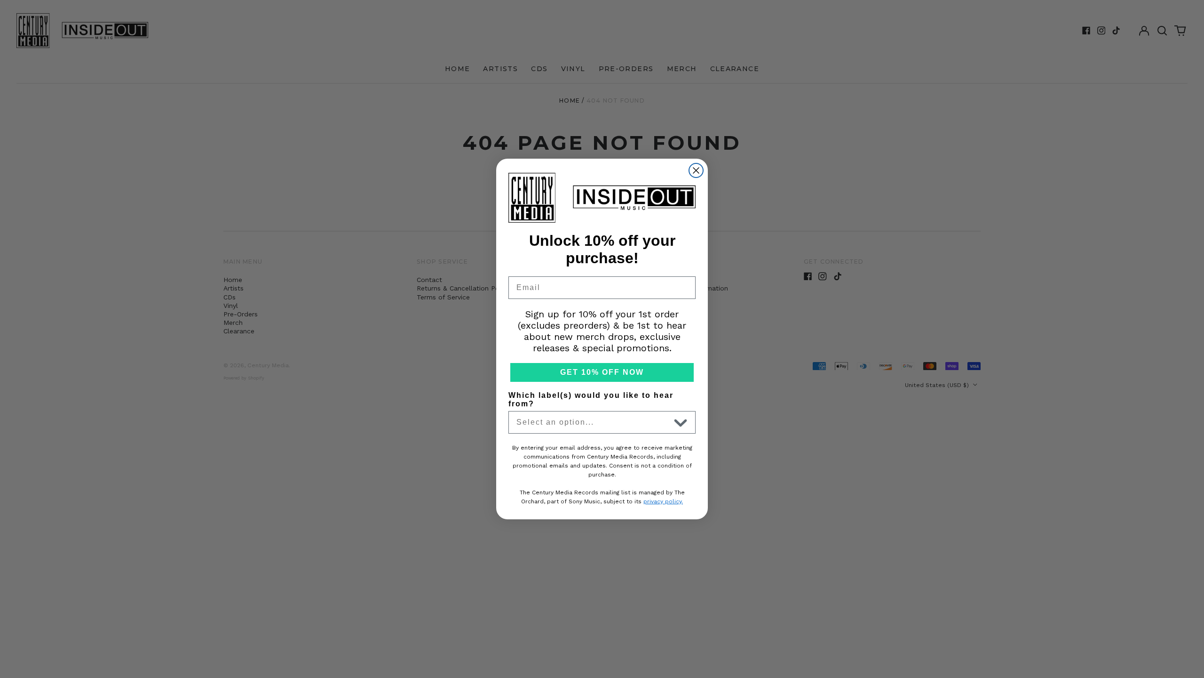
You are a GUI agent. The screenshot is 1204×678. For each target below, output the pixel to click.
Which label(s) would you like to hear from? (590, 399)
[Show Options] (680, 422)
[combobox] (593, 422)
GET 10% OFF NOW (602, 372)
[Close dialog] (696, 170)
